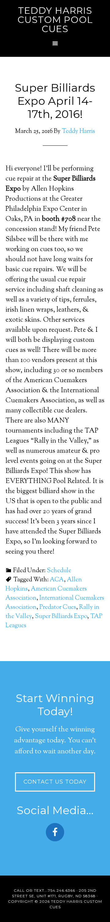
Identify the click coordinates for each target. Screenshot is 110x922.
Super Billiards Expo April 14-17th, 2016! (55, 101)
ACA (57, 580)
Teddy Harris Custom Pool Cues (55, 20)
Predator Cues (57, 607)
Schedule (59, 570)
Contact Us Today (55, 781)
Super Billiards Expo (61, 616)
